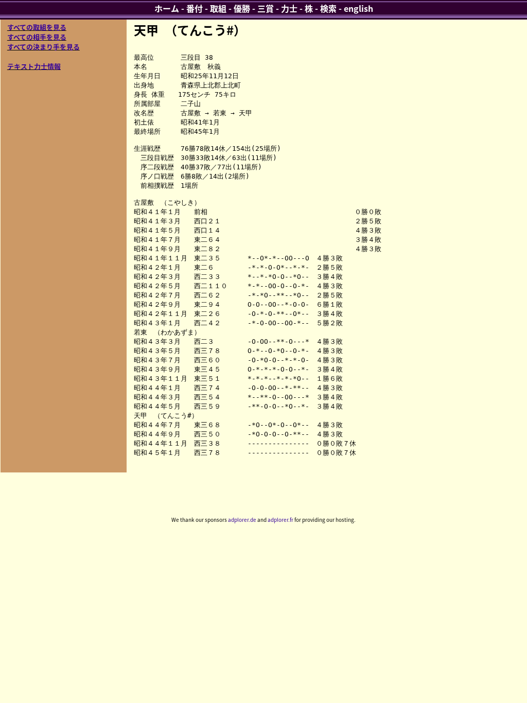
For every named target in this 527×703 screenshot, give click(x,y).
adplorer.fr (280, 519)
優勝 (242, 8)
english (358, 8)
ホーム (166, 8)
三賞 (265, 8)
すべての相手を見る (36, 37)
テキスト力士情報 (34, 66)
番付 (194, 8)
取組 (218, 8)
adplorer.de (242, 519)
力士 (289, 8)
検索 (328, 8)
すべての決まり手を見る (43, 46)
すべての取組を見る (36, 27)
